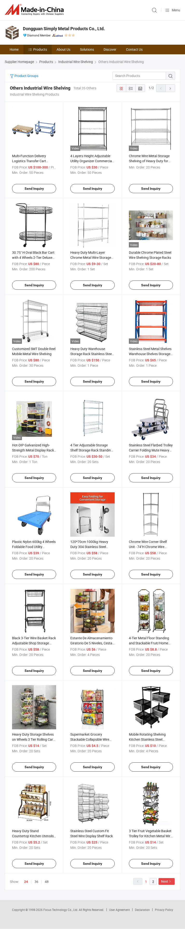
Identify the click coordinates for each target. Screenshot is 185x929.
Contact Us (134, 49)
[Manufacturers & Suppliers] (35, 9)
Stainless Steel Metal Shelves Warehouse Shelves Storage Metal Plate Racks (150, 353)
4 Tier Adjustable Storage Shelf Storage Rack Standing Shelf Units (91, 450)
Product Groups (26, 75)
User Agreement (119, 910)
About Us (63, 49)
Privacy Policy (164, 910)
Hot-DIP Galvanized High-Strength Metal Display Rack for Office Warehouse (33, 450)
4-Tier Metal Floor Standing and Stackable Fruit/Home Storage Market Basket (149, 643)
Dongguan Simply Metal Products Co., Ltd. (64, 28)
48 (47, 881)
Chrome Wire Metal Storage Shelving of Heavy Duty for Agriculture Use (149, 161)
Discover (110, 49)
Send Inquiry (34, 188)
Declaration (142, 910)
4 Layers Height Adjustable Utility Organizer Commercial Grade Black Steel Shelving (91, 161)
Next (164, 881)
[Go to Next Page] (170, 88)
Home (14, 49)
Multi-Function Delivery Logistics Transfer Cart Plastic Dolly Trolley (29, 161)
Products (40, 49)
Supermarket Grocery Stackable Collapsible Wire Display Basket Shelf (89, 739)
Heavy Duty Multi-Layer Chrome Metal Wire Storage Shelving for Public (90, 257)
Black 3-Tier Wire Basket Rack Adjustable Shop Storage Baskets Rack (34, 643)
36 (36, 881)
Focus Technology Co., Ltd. (61, 910)
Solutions (87, 49)
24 (26, 882)
